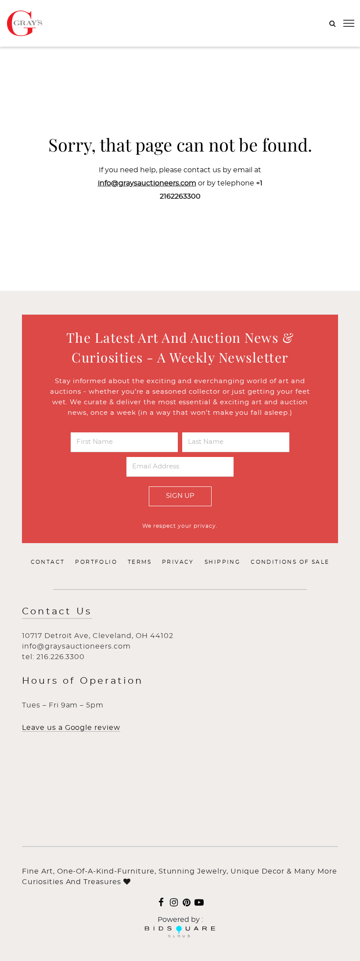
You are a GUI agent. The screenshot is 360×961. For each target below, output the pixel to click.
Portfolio (96, 562)
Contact (48, 562)
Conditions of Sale (290, 562)
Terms (139, 562)
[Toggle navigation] (349, 23)
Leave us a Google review (71, 727)
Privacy (178, 562)
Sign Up (180, 496)
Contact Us (57, 611)
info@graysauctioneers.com (147, 183)
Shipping (222, 562)
